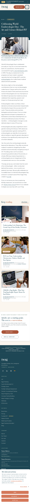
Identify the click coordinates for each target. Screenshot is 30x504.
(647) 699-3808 (4, 464)
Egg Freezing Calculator (7, 423)
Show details (23, 486)
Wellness (3, 400)
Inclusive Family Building (7, 396)
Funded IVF (7, 416)
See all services (10, 336)
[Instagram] (2, 370)
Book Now (19, 7)
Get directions (5, 456)
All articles (25, 202)
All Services (4, 403)
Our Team (4, 436)
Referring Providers (6, 421)
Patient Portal (5, 418)
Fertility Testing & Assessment (9, 389)
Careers (3, 440)
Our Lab (3, 438)
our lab (9, 176)
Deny (15, 492)
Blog (2, 19)
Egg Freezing (4, 381)
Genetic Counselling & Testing (9, 391)
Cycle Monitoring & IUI (7, 384)
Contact (3, 443)
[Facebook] (11, 370)
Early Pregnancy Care (7, 393)
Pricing (3, 413)
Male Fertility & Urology (7, 398)
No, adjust (14, 496)
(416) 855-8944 (4, 454)
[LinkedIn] (7, 370)
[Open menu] (27, 7)
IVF (2, 379)
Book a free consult (10, 184)
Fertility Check (5, 386)
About (3, 433)
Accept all (15, 500)
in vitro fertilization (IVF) (20, 70)
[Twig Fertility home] (4, 7)
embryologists (5, 79)
